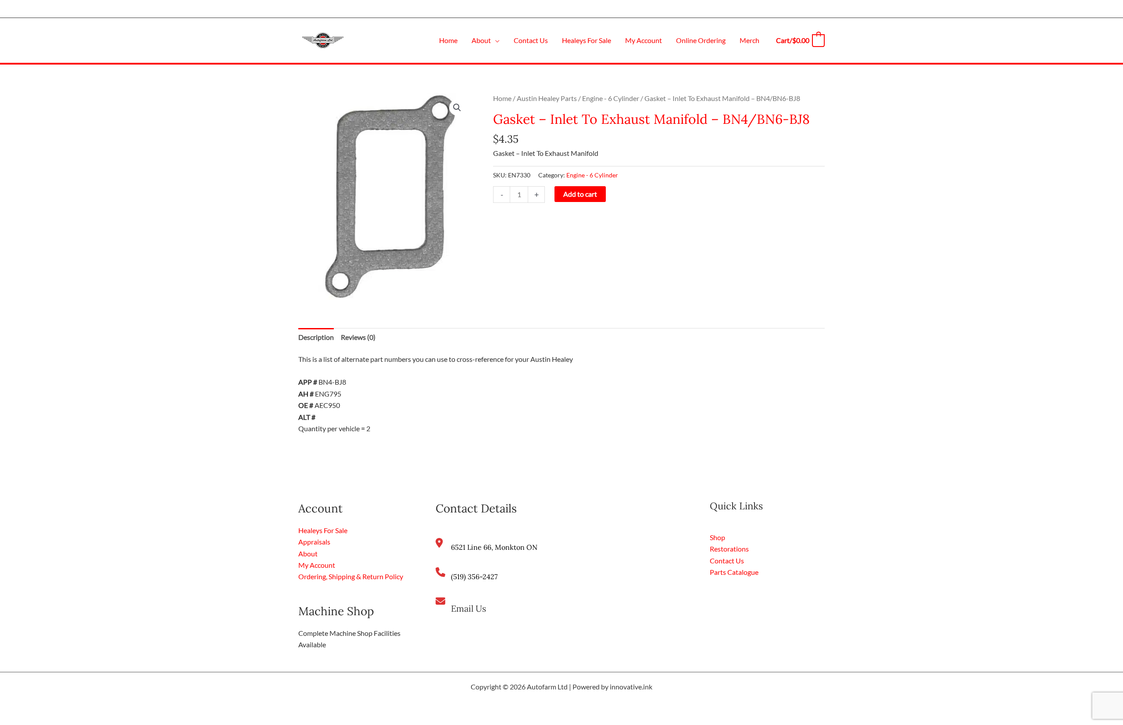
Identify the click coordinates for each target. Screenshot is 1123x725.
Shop (717, 537)
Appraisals (314, 541)
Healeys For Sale (322, 530)
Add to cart (580, 194)
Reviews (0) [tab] (358, 337)
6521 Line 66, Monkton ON (494, 547)
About (308, 553)
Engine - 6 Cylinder (610, 98)
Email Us (468, 608)
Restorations (729, 549)
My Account (316, 565)
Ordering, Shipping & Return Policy (350, 576)
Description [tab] (316, 337)
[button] (495, 40)
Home (502, 98)
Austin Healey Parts (547, 98)
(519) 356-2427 (474, 576)
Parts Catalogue (734, 572)
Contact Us (727, 560)
